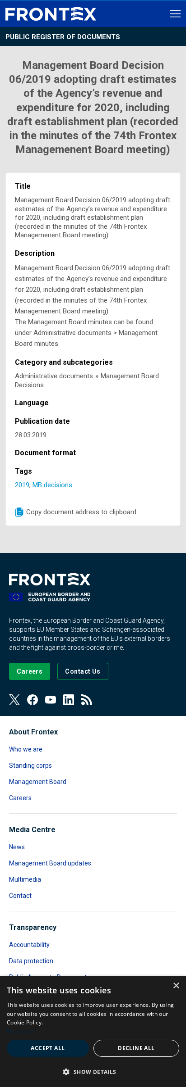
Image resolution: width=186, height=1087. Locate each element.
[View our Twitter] (14, 699)
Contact (20, 895)
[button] (93, 1071)
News (17, 847)
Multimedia (25, 879)
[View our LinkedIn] (68, 699)
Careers (20, 798)
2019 (22, 485)
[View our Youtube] (50, 699)
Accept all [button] (48, 1048)
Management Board (37, 781)
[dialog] (93, 1031)
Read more (21, 1031)
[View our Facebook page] (32, 699)
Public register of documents (62, 37)
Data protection (31, 961)
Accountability (29, 944)
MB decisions (52, 485)
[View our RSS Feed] (86, 699)
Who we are (25, 749)
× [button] (175, 986)
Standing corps (30, 765)
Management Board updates (50, 863)
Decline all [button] (136, 1048)
